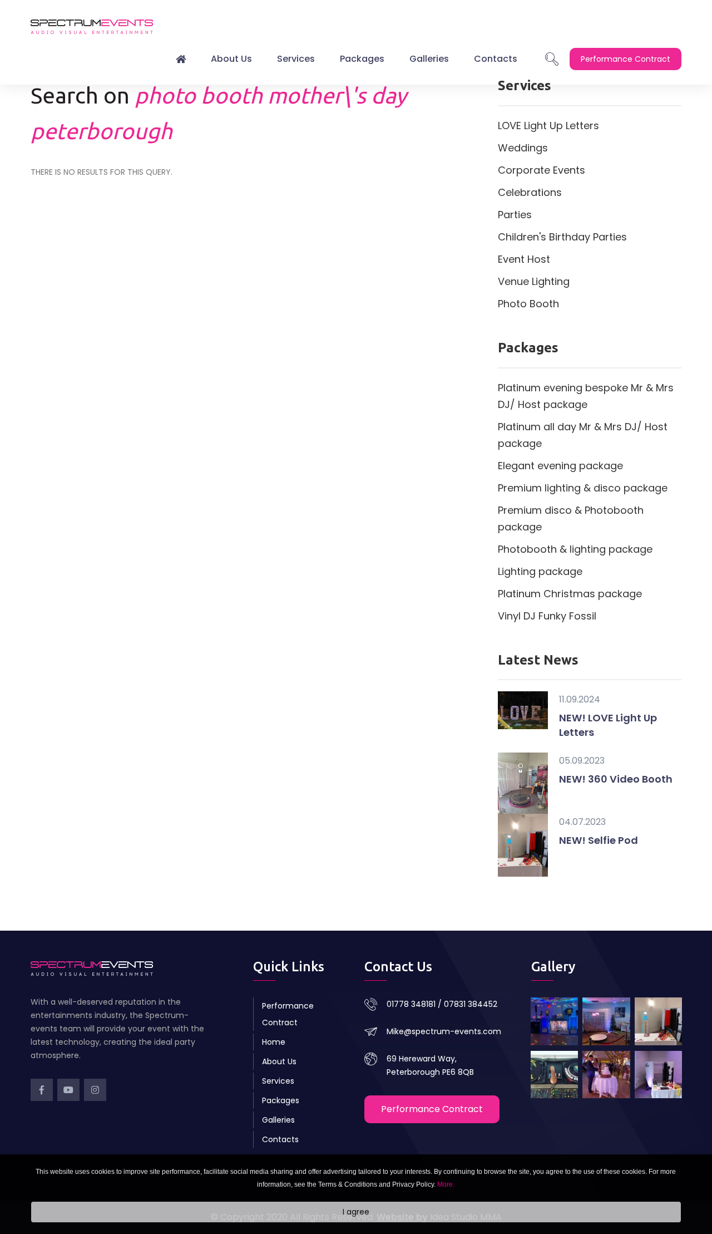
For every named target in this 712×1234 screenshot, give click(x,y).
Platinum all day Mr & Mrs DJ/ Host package (583, 435)
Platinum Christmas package (570, 594)
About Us (231, 58)
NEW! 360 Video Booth (616, 779)
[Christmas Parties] (554, 1021)
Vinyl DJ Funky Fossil (547, 616)
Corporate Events (541, 170)
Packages (362, 58)
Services (296, 58)
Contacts (495, 58)
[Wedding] (606, 1074)
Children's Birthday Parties (562, 237)
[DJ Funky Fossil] (554, 1074)
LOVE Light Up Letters (548, 125)
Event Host (524, 259)
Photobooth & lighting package (575, 549)
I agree (356, 1212)
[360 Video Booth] (606, 1021)
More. (445, 1185)
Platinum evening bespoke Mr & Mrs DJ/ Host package (586, 396)
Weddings (523, 148)
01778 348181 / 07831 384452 (442, 1004)
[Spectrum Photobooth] (658, 1074)
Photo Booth (528, 304)
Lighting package (540, 571)
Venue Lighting (534, 281)
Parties (515, 215)
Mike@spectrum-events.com (444, 1031)
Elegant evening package (560, 466)
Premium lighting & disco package (583, 488)
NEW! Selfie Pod (598, 840)
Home (273, 1042)
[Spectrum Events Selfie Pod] (658, 1021)
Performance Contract (288, 1014)
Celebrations (530, 192)
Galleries (429, 58)
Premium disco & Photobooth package (571, 518)
